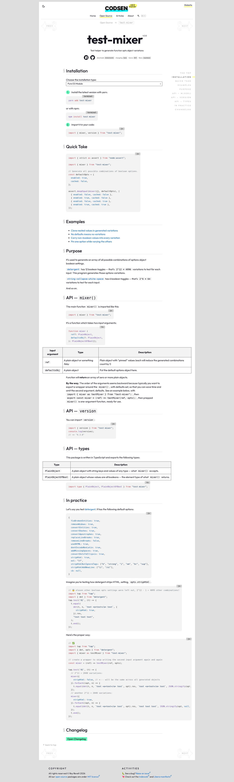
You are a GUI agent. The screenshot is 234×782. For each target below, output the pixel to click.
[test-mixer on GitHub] (93, 58)
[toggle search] (141, 16)
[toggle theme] (43, 6)
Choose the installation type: (81, 79)
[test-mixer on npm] (86, 58)
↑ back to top (49, 744)
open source (61, 776)
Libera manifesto (162, 776)
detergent (90, 509)
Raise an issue (142, 773)
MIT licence (93, 776)
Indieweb (143, 776)
